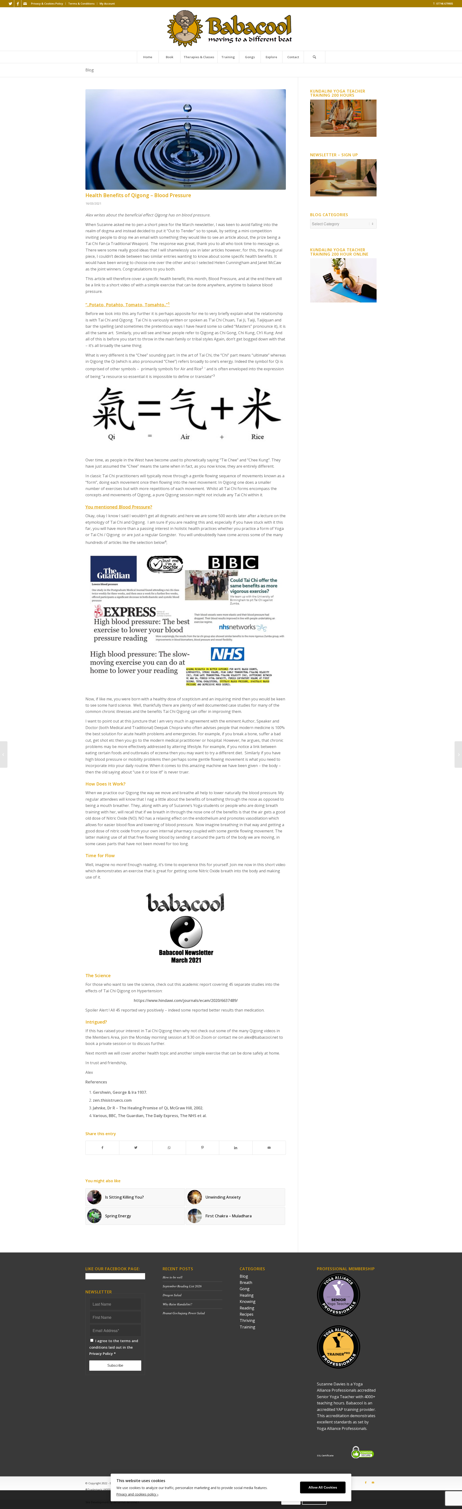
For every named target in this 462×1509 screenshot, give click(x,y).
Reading (247, 1308)
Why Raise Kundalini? (177, 1304)
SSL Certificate (325, 1455)
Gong (245, 1288)
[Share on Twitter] (136, 1147)
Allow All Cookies (322, 1487)
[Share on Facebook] (102, 1147)
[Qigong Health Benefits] (185, 139)
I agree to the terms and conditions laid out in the (113, 1347)
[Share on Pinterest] (202, 1147)
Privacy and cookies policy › (137, 1494)
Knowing (248, 1301)
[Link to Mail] (25, 3)
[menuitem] (47, 3)
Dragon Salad (172, 1295)
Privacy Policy (101, 1353)
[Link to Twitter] (10, 3)
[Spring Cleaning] (458, 754)
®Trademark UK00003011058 (103, 1489)
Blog (89, 70)
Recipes (246, 1314)
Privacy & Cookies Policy (47, 3)
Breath (246, 1282)
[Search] (314, 57)
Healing (247, 1295)
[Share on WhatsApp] (169, 1147)
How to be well (172, 1277)
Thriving (247, 1320)
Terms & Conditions (81, 3)
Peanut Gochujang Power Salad (184, 1313)
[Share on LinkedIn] (235, 1147)
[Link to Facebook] (17, 3)
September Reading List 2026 (182, 1286)
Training (247, 1327)
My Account (107, 3)
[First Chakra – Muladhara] (3, 754)
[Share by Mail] (269, 1147)
